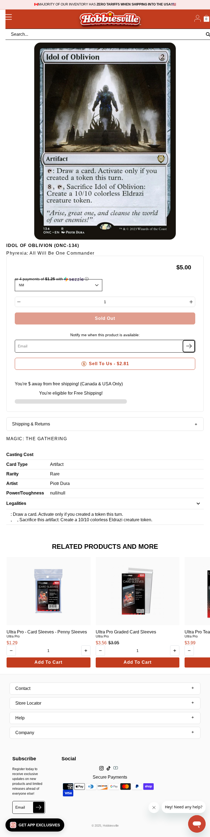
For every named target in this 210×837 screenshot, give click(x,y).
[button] (34, 825)
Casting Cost (19, 454)
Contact (22, 688)
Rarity (12, 474)
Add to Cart (48, 662)
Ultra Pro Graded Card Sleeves (126, 632)
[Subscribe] (189, 346)
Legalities (16, 503)
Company (24, 732)
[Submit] (39, 807)
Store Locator (28, 703)
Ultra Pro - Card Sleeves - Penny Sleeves (47, 632)
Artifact (56, 464)
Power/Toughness (25, 493)
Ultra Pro (13, 636)
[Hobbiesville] (109, 19)
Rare (55, 474)
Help (20, 718)
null (53, 493)
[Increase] (191, 302)
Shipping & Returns (31, 424)
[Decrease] (19, 302)
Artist (12, 483)
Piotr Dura (60, 483)
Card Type (17, 464)
